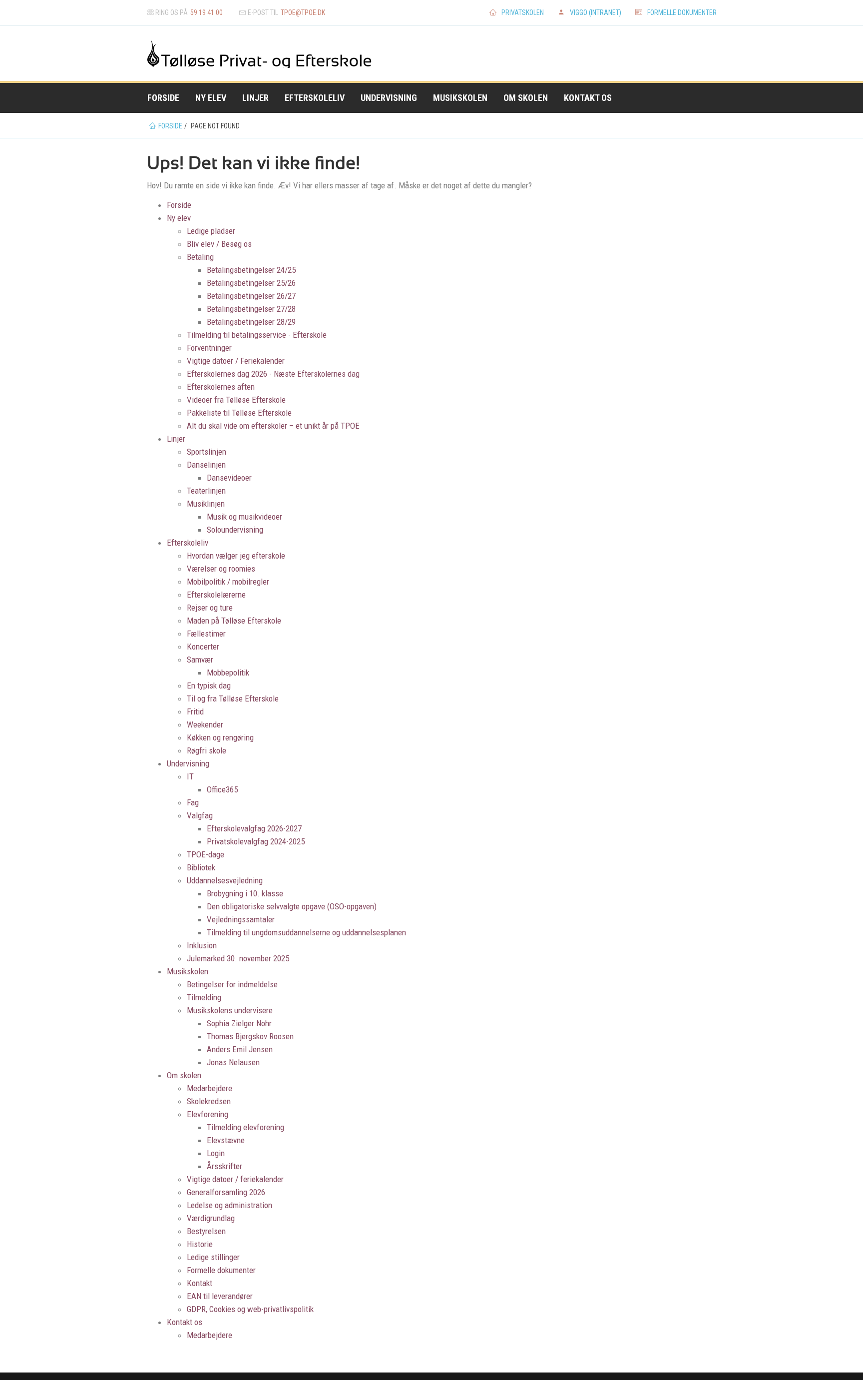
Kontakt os (588, 97)
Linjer (255, 97)
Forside (163, 97)
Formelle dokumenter (682, 12)
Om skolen (525, 97)
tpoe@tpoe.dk (303, 12)
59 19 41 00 (206, 12)
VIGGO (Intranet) (595, 12)
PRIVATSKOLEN (522, 12)
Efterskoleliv (315, 97)
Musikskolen (460, 97)
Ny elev (210, 97)
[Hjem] (177, 53)
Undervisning (389, 97)
